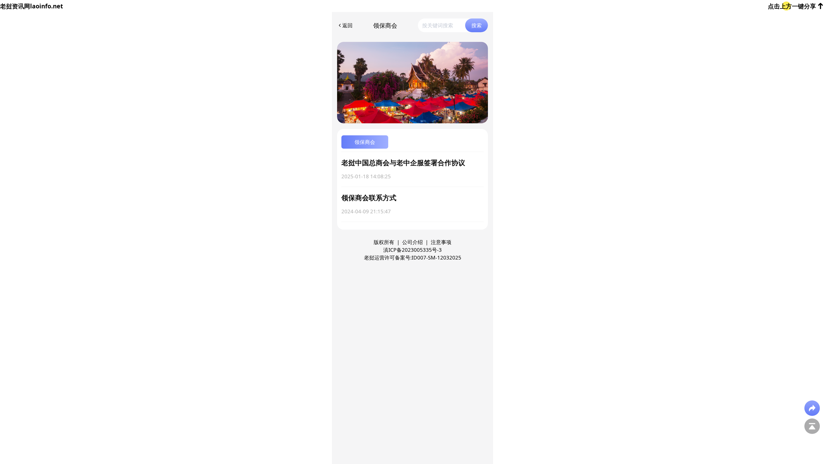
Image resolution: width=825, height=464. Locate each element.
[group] (412, 82)
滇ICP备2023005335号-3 (412, 249)
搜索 (476, 25)
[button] (412, 118)
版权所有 (384, 242)
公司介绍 (412, 242)
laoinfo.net (46, 6)
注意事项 (441, 242)
